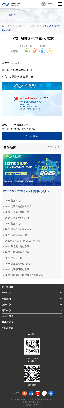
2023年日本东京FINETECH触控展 (22, 240)
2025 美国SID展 (13, 200)
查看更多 (52, 147)
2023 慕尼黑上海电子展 (17, 246)
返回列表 (33, 136)
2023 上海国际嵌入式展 (17, 252)
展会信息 (34, 26)
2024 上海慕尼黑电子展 (17, 218)
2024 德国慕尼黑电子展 (17, 212)
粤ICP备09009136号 (32, 402)
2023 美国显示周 (13, 258)
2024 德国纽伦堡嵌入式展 (18, 229)
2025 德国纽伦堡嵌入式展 (18, 206)
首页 (9, 26)
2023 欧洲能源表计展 (16, 235)
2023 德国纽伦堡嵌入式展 (18, 263)
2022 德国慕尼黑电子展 (17, 269)
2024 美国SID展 (13, 223)
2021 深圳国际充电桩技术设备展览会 (24, 275)
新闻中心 (20, 26)
